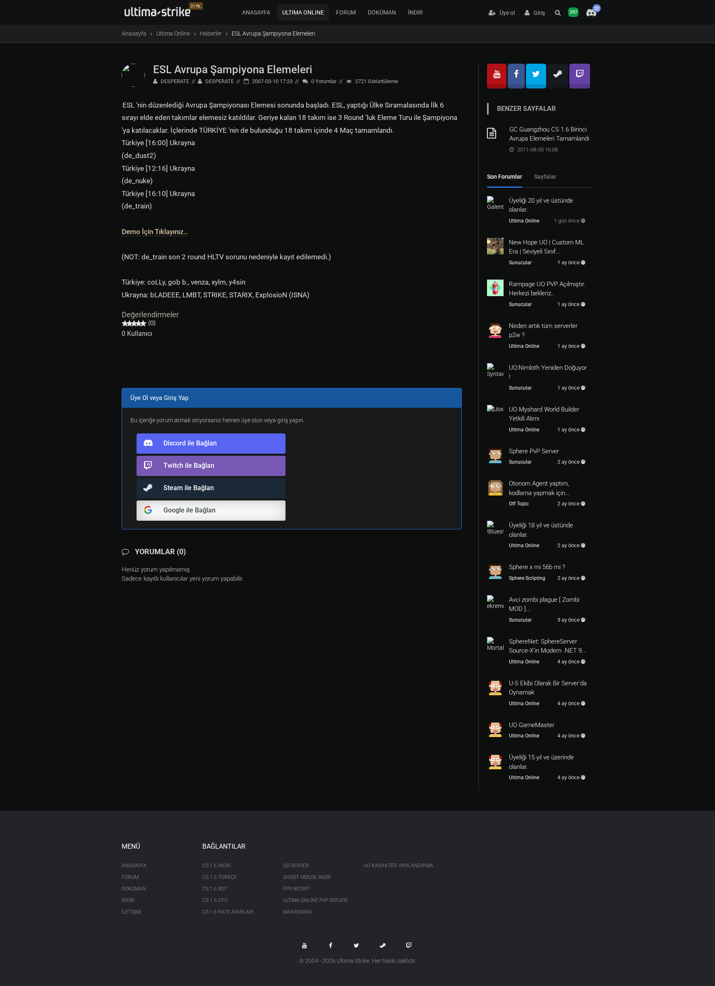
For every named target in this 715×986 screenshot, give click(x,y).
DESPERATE (174, 81)
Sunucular (520, 263)
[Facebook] (516, 76)
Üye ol (505, 13)
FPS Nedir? (296, 889)
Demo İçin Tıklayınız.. (155, 231)
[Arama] (558, 12)
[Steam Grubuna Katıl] (382, 945)
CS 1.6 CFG (215, 900)
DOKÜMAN (382, 12)
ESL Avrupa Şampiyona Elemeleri (232, 69)
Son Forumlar (504, 176)
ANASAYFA (256, 12)
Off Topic (519, 504)
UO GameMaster (531, 725)
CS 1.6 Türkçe (219, 877)
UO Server (296, 866)
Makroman (297, 912)
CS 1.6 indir (216, 866)
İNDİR (415, 12)
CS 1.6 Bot (214, 889)
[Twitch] (579, 76)
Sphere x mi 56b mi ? (537, 567)
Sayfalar (545, 176)
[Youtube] (496, 76)
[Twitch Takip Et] (408, 945)
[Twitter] (536, 76)
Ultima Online (173, 33)
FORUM (346, 12)
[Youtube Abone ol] (304, 945)
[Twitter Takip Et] (356, 945)
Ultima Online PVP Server (315, 900)
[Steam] (557, 76)
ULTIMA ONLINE (303, 12)
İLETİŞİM (131, 912)
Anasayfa (134, 33)
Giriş (537, 13)
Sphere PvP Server (534, 451)
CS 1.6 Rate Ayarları (228, 912)
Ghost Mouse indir (307, 877)
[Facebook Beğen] (330, 945)
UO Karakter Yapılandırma (398, 866)
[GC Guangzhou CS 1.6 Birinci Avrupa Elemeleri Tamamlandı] (495, 133)
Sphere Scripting (527, 578)
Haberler (211, 33)
